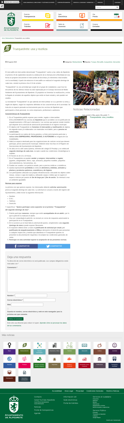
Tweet (57, 61)
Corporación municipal (63, 2)
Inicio (3, 38)
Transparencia (29, 16)
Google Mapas (97, 417)
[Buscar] (117, 7)
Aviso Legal (69, 391)
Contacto (38, 397)
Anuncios (61, 25)
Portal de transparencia (43, 410)
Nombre (11, 295)
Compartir (23, 246)
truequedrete (108, 62)
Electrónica (62, 16)
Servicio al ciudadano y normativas (83, 2)
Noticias (37, 407)
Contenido (118, 2)
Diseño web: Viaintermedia (113, 420)
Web (9, 305)
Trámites (27, 25)
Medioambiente (10, 38)
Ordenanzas (96, 404)
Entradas (96, 25)
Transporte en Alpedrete (99, 414)
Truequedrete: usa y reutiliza (101, 117)
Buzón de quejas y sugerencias (101, 407)
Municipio (100, 2)
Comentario (12, 267)
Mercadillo (100, 62)
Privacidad (80, 391)
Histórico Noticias (112, 391)
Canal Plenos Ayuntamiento (41, 402)
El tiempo (95, 412)
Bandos (95, 402)
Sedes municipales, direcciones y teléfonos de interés (38, 2)
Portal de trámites (70, 403)
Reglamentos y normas (99, 405)
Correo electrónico (15, 300)
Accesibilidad (57, 391)
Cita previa (96, 399)
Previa (95, 16)
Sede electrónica (70, 400)
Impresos (95, 400)
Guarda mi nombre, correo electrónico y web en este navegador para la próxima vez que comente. (34, 313)
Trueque (93, 62)
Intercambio (116, 62)
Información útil (69, 397)
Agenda (37, 413)
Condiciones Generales (95, 391)
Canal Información (39, 403)
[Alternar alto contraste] (2, 2)
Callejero (95, 416)
